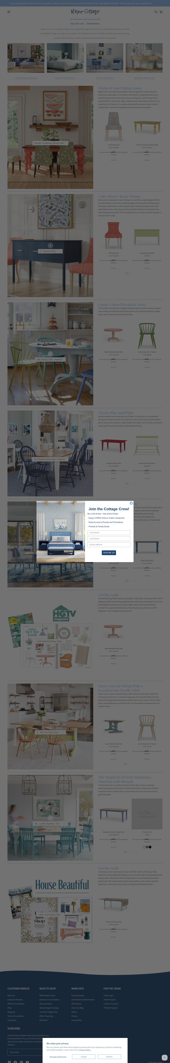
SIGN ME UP (109, 553)
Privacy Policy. (85, 1050)
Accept (83, 1056)
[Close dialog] (131, 503)
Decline (109, 1056)
